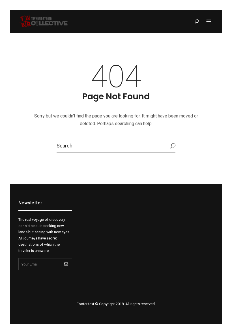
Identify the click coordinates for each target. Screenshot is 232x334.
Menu (209, 21)
